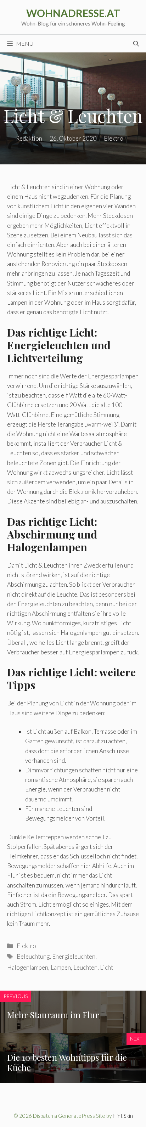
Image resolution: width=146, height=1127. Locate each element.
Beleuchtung (33, 956)
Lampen (61, 967)
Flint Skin (123, 1115)
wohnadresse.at (73, 13)
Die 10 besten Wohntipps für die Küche (67, 1062)
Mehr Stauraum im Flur (53, 1014)
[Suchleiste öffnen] (136, 43)
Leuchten (85, 967)
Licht (106, 967)
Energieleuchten (73, 956)
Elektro (26, 946)
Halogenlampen (27, 967)
